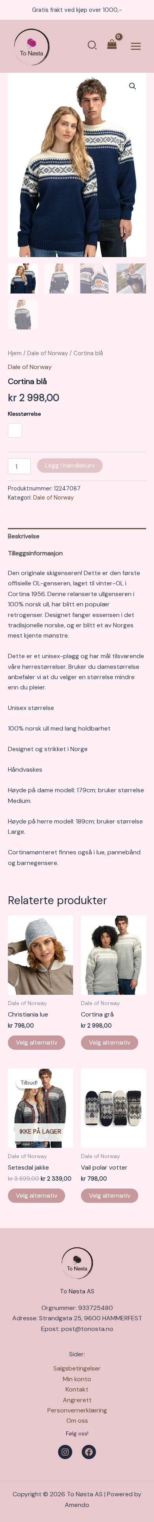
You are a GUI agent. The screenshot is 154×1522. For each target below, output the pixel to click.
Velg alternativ (36, 1042)
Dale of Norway (47, 353)
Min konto (77, 1379)
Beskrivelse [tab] (23, 536)
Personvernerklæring (77, 1410)
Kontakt (77, 1389)
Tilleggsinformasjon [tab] (35, 553)
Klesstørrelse (24, 413)
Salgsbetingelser (77, 1368)
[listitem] (15, 430)
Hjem (15, 353)
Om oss (77, 1420)
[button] (92, 46)
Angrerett (77, 1400)
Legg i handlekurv (70, 465)
